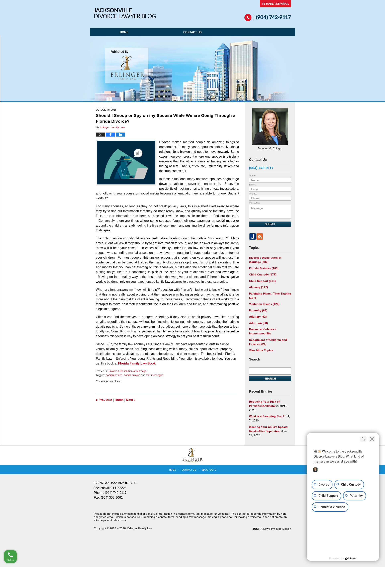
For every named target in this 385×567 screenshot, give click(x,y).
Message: (254, 202)
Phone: (253, 193)
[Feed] (259, 236)
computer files (114, 375)
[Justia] (252, 236)
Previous (104, 400)
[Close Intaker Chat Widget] (372, 439)
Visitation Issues (264, 304)
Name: (252, 175)
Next (131, 400)
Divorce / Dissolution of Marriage (127, 371)
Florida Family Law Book (137, 363)
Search (270, 378)
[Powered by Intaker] (351, 558)
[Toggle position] (363, 439)
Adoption (258, 323)
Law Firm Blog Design (271, 528)
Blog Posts (209, 470)
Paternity (258, 310)
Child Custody (262, 274)
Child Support (262, 280)
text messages (154, 375)
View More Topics (261, 350)
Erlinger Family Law (139, 528)
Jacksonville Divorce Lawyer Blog (125, 13)
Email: (252, 184)
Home (124, 32)
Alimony (258, 287)
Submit (270, 224)
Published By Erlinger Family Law (267, 10)
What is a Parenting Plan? (266, 416)
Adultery (258, 316)
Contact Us (192, 32)
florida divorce (132, 375)
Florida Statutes (264, 268)
